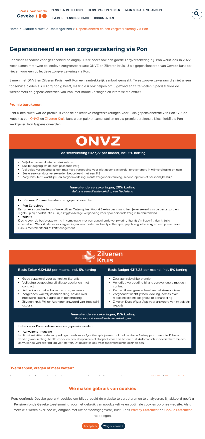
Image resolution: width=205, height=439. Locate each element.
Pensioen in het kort (67, 10)
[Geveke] (25, 14)
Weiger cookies (113, 426)
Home (13, 29)
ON (32, 119)
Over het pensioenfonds (70, 18)
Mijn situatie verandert (144, 10)
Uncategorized (60, 29)
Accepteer (90, 426)
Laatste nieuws (34, 29)
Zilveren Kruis (55, 119)
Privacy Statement (145, 410)
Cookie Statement (178, 410)
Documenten (104, 18)
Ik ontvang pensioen (104, 10)
